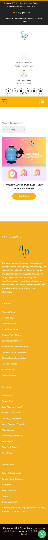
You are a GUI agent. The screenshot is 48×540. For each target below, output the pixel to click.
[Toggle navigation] (42, 101)
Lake (4, 407)
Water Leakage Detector (13, 436)
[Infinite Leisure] (24, 35)
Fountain (21, 424)
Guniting (6, 418)
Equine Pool (7, 401)
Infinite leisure (10, 531)
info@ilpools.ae (23, 12)
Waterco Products (10, 364)
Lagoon (11, 407)
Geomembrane (21, 346)
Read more (24, 196)
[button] (42, 534)
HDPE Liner (7, 346)
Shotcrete (16, 418)
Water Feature (8, 424)
